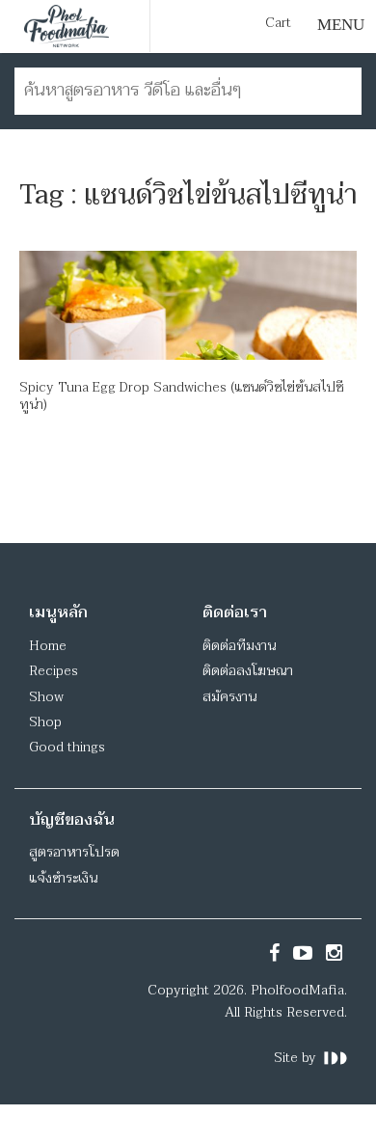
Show (46, 697)
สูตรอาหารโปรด (74, 852)
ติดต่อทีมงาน (239, 646)
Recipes (53, 671)
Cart (278, 23)
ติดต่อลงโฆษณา (247, 671)
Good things (67, 747)
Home (48, 646)
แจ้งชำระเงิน (63, 878)
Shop (45, 722)
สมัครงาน (229, 697)
